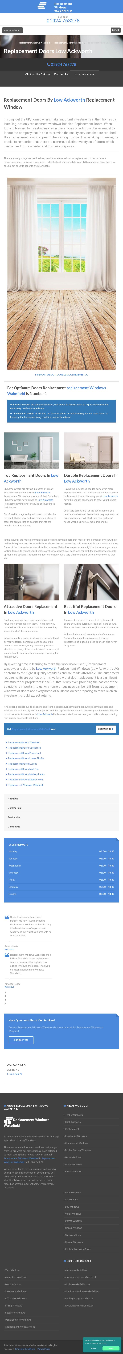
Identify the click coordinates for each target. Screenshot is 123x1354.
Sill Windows (71, 1199)
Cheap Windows (73, 1227)
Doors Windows (73, 1164)
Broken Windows (74, 1242)
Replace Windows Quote (78, 1249)
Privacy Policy (43, 1349)
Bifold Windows (73, 1171)
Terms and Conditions (25, 1349)
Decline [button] (93, 1348)
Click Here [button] (103, 1343)
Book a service (12, 30)
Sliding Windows (13, 1305)
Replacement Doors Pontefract (24, 753)
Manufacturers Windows (18, 1319)
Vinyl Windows (12, 1270)
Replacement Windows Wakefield (25, 785)
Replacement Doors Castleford (24, 747)
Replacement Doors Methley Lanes (26, 774)
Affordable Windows (16, 1298)
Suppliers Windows (15, 1312)
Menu (115, 30)
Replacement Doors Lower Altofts (26, 758)
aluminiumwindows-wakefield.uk (82, 1291)
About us (13, 798)
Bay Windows (72, 1206)
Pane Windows (73, 1192)
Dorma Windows (73, 1220)
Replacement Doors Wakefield (24, 742)
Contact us (14, 826)
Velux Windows (73, 1213)
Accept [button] (111, 1348)
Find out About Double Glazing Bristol (61, 374)
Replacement (72, 1129)
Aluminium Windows (15, 1277)
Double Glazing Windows (78, 1150)
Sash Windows (73, 1122)
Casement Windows (15, 1291)
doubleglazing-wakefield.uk (79, 1298)
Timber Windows (74, 1115)
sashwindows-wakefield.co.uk (80, 1277)
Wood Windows (13, 1284)
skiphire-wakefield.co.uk (77, 1284)
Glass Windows (73, 1157)
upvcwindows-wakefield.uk (79, 1305)
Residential (14, 817)
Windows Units (73, 1235)
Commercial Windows (76, 1143)
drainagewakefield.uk (76, 1270)
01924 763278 (63, 64)
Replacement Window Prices (20, 1326)
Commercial (14, 808)
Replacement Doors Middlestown (25, 779)
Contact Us (105, 729)
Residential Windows (76, 1136)
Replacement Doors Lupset (22, 763)
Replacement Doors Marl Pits (23, 769)
